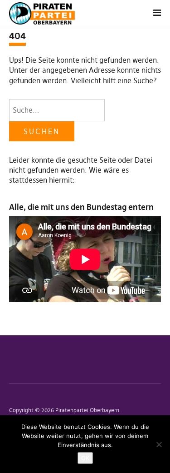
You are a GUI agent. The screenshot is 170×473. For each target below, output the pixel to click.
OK (85, 458)
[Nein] (158, 444)
